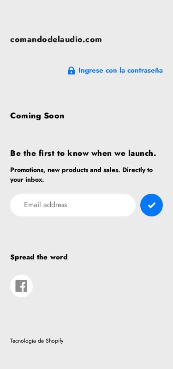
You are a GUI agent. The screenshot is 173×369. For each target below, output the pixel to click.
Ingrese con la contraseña (120, 70)
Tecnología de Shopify (36, 341)
